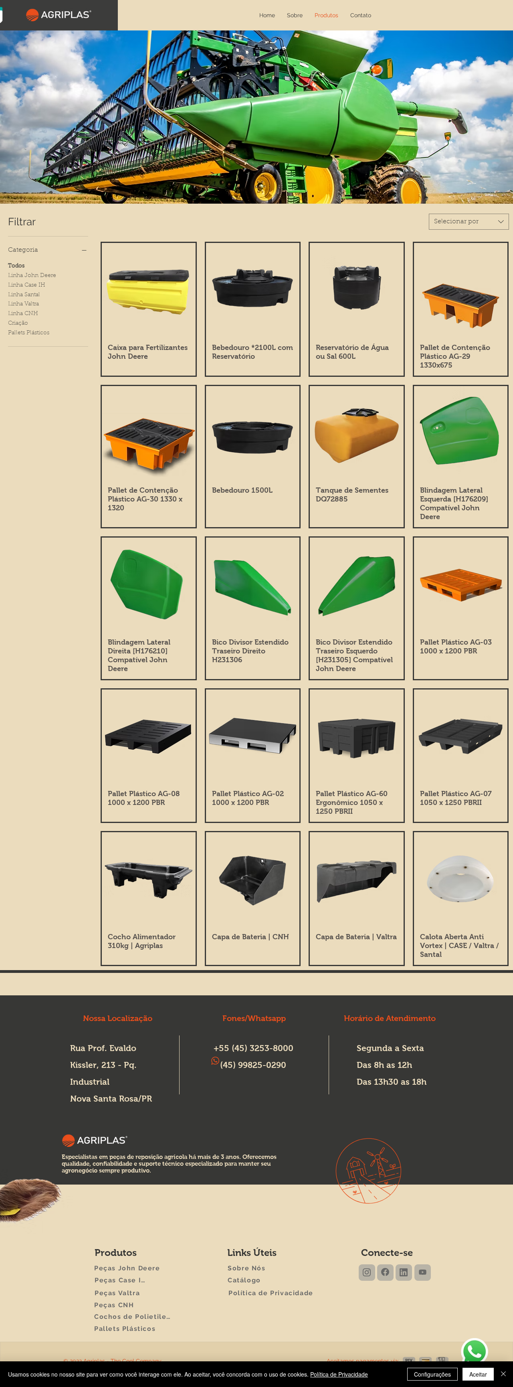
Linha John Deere (32, 276)
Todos (16, 266)
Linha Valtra (23, 304)
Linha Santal (24, 295)
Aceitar (478, 1374)
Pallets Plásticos (28, 333)
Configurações (432, 1374)
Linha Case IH (26, 285)
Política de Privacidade (339, 1374)
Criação (18, 323)
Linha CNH (23, 314)
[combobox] (469, 222)
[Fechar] (503, 1374)
